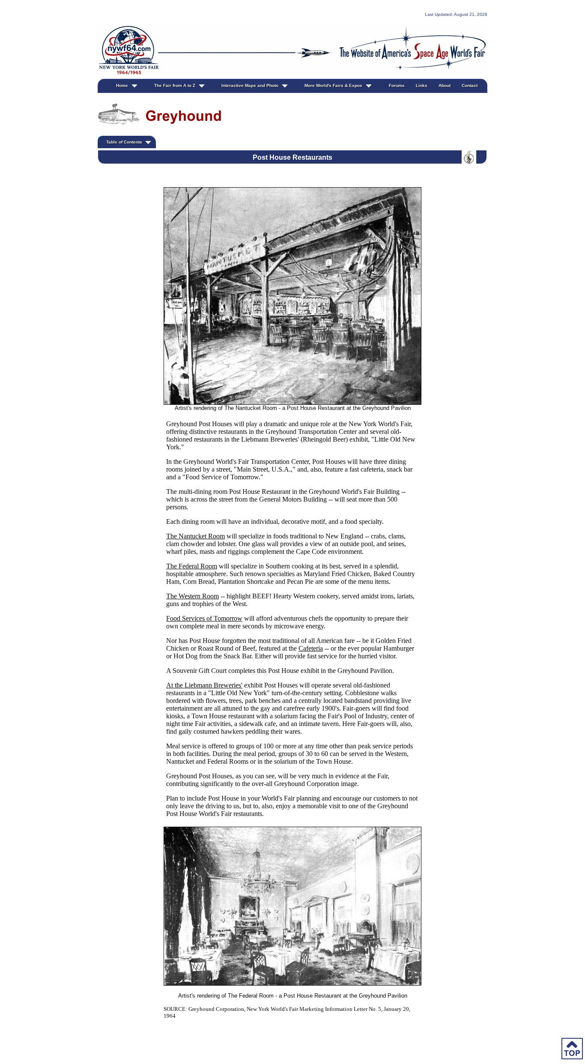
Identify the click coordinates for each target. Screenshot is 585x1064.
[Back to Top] (572, 1050)
